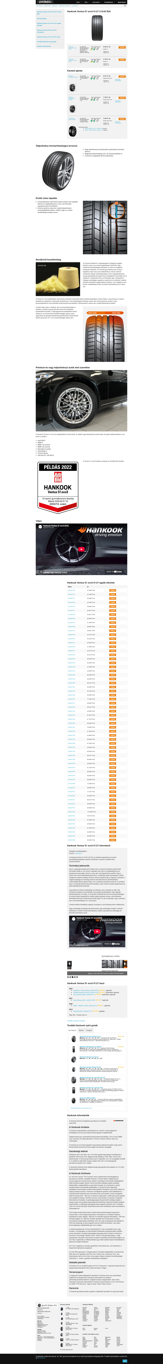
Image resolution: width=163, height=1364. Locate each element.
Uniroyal (119, 1313)
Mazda (96, 1347)
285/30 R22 (71, 812)
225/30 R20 (71, 618)
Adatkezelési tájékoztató (43, 1311)
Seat (106, 1347)
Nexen (107, 1311)
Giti (95, 1310)
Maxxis (107, 1309)
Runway (107, 1317)
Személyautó (72, 1030)
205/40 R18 (71, 590)
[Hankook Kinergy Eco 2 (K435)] (73, 1049)
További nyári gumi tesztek (76, 1021)
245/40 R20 (71, 695)
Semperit (119, 1307)
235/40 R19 (71, 659)
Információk (95, 2)
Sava (106, 1319)
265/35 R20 (71, 771)
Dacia (84, 1344)
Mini (106, 1338)
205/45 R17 (71, 594)
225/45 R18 (71, 635)
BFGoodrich (86, 1311)
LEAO (95, 1321)
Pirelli (106, 1313)
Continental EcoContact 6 (72, 119)
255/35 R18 (71, 731)
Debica (84, 1316)
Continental (86, 1313)
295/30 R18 (71, 828)
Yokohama (119, 1318)
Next (125, 964)
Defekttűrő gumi (41, 1326)
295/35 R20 (71, 840)
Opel (106, 1342)
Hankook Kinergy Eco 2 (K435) (90, 1046)
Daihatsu (85, 1345)
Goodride (96, 1311)
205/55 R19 (71, 602)
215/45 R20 (83, 59)
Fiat (95, 1337)
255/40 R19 (71, 739)
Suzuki (118, 1341)
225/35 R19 (71, 622)
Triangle (119, 1312)
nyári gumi (78, 853)
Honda (95, 1339)
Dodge (84, 1347)
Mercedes (107, 1337)
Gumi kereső (40, 1316)
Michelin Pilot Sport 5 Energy (72, 98)
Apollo (84, 1309)
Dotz (95, 1329)
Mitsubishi (108, 1339)
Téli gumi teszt (41, 1331)
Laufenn (96, 1319)
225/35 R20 (71, 626)
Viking (118, 1315)
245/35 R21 (71, 687)
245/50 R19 (71, 715)
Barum (84, 1310)
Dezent (96, 1328)
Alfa (84, 1337)
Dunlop (84, 1317)
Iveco (95, 1343)
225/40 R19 (71, 630)
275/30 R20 (71, 783)
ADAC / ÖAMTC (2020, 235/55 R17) (94, 130)
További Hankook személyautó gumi (81, 1108)
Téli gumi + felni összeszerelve (45, 1337)
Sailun (107, 1318)
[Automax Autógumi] (40, 2)
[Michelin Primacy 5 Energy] (72, 87)
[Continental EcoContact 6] (72, 131)
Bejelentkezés (122, 2)
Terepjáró (89, 1030)
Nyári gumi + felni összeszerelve (46, 1338)
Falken (84, 1318)
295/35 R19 (71, 836)
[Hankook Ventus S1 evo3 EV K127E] (73, 1080)
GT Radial (96, 1313)
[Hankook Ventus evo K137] (73, 1059)
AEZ (84, 1328)
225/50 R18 (71, 647)
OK (125, 1361)
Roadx (107, 1315)
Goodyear (96, 1312)
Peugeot (107, 1343)
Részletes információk (118, 80)
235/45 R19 (71, 663)
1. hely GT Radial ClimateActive (72, 1308)
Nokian (107, 1312)
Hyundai (96, 1341)
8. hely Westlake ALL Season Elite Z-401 (72, 1344)
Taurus (118, 1309)
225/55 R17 (71, 651)
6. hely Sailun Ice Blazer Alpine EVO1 (72, 1334)
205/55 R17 (71, 598)
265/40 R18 (71, 775)
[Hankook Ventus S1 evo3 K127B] (73, 1090)
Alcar (84, 1329)
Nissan (107, 1341)
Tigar (118, 1310)
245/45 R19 (71, 711)
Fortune (85, 1321)
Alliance (85, 1307)
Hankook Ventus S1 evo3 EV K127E (92, 1077)
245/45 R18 (71, 707)
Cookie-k (39, 1313)
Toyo (118, 1311)
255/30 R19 (71, 719)
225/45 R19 (71, 639)
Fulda (95, 1307)
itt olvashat (41, 1358)
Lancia (95, 1345)
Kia (95, 1344)
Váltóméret (40, 1318)
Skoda (118, 1337)
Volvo (118, 1345)
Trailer (118, 1343)
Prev (69, 964)
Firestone (85, 1319)
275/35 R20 (71, 796)
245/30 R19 (71, 671)
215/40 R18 (71, 606)
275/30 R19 (71, 779)
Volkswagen (120, 1344)
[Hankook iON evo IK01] (73, 1100)
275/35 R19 (71, 792)
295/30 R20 (71, 832)
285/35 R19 (71, 816)
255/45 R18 (71, 747)
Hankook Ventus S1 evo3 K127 (73, 48)
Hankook (96, 1315)
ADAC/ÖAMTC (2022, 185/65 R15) (94, 128)
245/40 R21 (71, 699)
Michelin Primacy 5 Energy (73, 76)
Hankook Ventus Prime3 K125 (90, 1067)
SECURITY (108, 1321)
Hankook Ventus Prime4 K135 (90, 1036)
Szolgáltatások (108, 2)
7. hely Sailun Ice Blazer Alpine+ (72, 1339)
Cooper (84, 1315)
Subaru (118, 1339)
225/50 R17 (71, 643)
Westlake (119, 1317)
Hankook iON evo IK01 (88, 1098)
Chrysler (85, 1342)
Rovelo (107, 1316)
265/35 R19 (71, 767)
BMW (84, 1339)
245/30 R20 (71, 675)
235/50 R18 (71, 667)
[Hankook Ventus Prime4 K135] (73, 1039)
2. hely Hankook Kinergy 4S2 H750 (71, 1314)
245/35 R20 (71, 683)
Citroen (84, 1343)
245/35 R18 (71, 679)
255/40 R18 (71, 735)
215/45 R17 (71, 610)
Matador (107, 1307)
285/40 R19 (71, 824)
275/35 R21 (71, 800)
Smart (118, 1338)
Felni (86, 2)
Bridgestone (86, 1312)
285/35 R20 (71, 820)
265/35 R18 (71, 763)
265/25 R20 (71, 755)
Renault (107, 1344)
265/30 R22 (71, 759)
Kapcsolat (40, 1310)
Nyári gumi (40, 1323)
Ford (95, 1338)
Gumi (78, 2)
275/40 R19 (71, 804)
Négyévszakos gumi (42, 1324)
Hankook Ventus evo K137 (89, 1057)
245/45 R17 (71, 703)
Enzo (106, 1328)
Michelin (107, 1310)
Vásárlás (113, 590)
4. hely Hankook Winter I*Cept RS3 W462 (72, 1323)
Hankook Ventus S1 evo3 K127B (91, 1087)
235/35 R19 (71, 655)
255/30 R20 (71, 723)
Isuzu (95, 1342)
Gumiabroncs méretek (43, 1317)
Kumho (96, 1318)
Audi (84, 1338)
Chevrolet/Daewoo (87, 1341)
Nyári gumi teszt (41, 1332)
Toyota (118, 1342)
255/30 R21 (71, 727)
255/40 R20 (71, 743)
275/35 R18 (71, 788)
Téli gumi (39, 1322)
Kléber (95, 1317)
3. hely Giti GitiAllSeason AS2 (72, 1318)
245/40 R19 (71, 691)
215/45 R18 (71, 614)
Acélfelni (39, 1340)
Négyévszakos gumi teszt (44, 1333)
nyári (92, 47)
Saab (106, 1345)
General (96, 1309)
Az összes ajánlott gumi (66, 1349)
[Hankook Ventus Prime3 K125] (73, 1070)
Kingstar (96, 1316)
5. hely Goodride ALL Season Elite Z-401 (72, 1328)
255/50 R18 (71, 751)
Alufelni (39, 1339)
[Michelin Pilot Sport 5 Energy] (72, 108)
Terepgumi (40, 1327)
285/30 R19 (71, 808)
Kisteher (81, 1030)
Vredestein (119, 1316)
